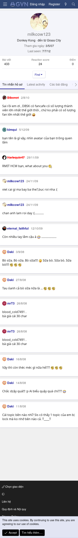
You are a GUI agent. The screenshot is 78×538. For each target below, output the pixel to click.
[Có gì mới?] (66, 4)
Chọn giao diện (14, 486)
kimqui (12, 129)
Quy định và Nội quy (14, 509)
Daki (10, 252)
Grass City (54, 40)
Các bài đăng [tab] (59, 84)
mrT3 (11, 303)
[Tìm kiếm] (73, 4)
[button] (38, 494)
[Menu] (5, 4)
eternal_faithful (18, 228)
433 (6, 63)
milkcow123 (15, 181)
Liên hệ (6, 501)
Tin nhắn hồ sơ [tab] (12, 84)
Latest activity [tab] (36, 84)
